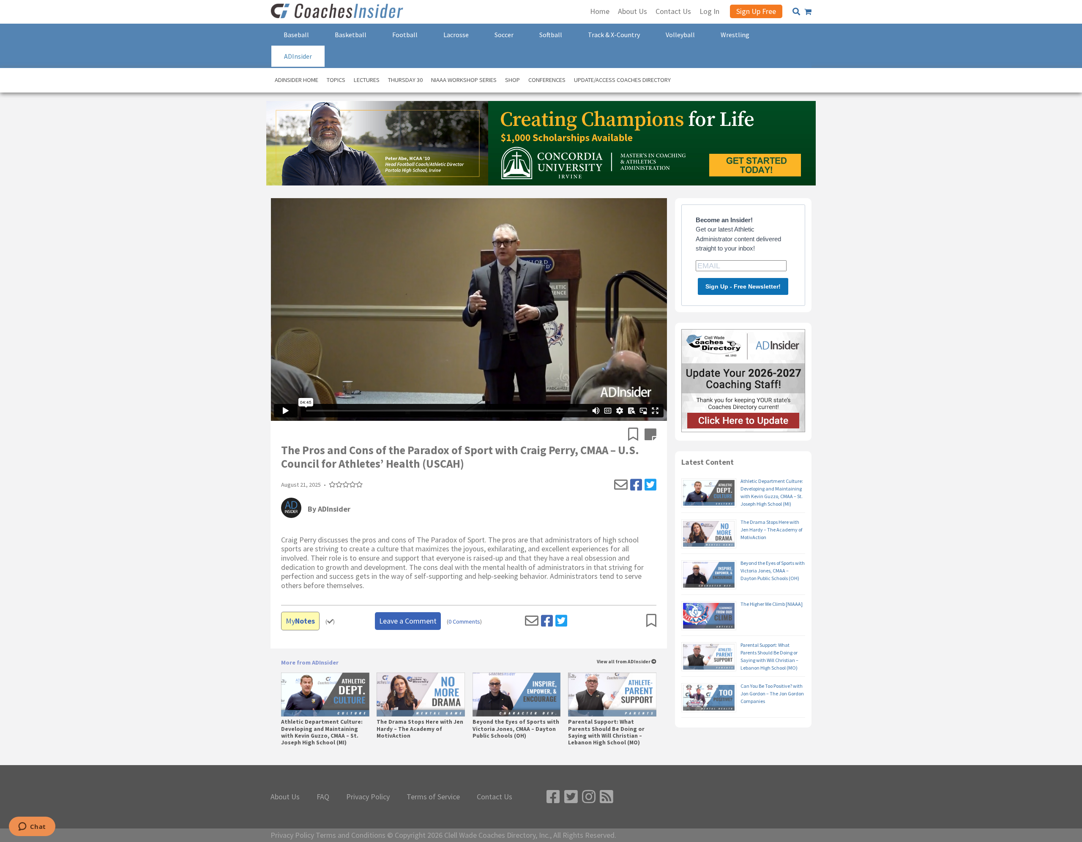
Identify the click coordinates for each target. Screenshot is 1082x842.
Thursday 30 (405, 80)
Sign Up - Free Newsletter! (743, 286)
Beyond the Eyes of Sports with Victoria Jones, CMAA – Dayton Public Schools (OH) (516, 729)
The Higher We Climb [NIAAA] (771, 604)
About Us (285, 796)
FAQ (323, 796)
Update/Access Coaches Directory (622, 80)
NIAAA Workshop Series (464, 80)
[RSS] (606, 797)
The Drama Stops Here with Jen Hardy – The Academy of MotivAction (420, 729)
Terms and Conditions (350, 835)
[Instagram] (589, 797)
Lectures (367, 80)
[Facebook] (636, 485)
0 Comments (464, 621)
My (300, 621)
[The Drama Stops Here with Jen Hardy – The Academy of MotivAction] (421, 695)
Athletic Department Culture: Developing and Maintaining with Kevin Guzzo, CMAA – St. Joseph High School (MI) (322, 732)
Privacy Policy (368, 796)
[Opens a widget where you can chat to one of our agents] (31, 827)
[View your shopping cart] (808, 11)
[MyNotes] (650, 435)
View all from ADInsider (624, 662)
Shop (512, 80)
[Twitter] (650, 485)
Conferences (547, 80)
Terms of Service (433, 796)
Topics (336, 80)
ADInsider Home (296, 80)
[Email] (621, 485)
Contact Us (494, 796)
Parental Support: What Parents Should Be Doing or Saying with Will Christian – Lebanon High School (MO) (606, 732)
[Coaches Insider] (338, 12)
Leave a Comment (408, 621)
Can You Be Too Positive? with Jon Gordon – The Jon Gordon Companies (772, 693)
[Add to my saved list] (636, 435)
